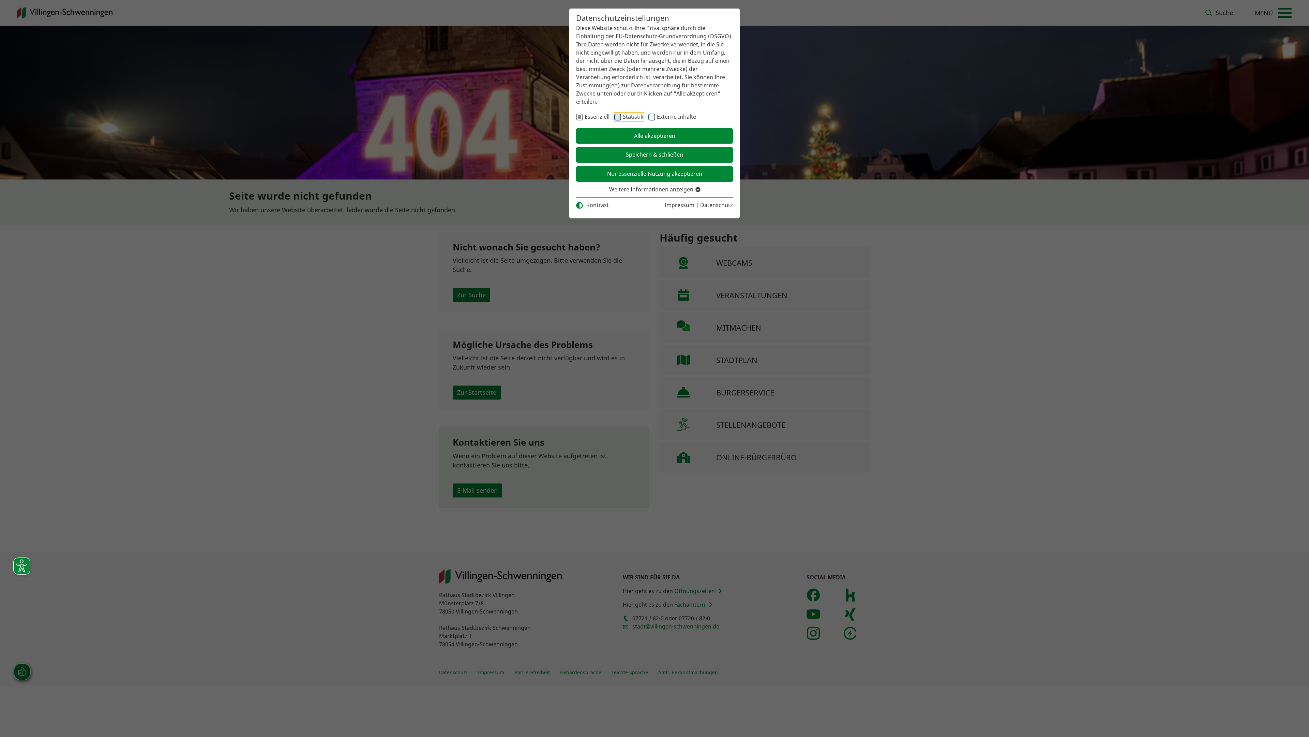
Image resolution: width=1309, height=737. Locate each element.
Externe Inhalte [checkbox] (676, 116)
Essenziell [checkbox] (597, 116)
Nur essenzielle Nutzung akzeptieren (654, 173)
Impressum (679, 205)
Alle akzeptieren (654, 136)
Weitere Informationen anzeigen (652, 189)
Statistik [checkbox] (633, 116)
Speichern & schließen (654, 154)
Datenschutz (716, 205)
